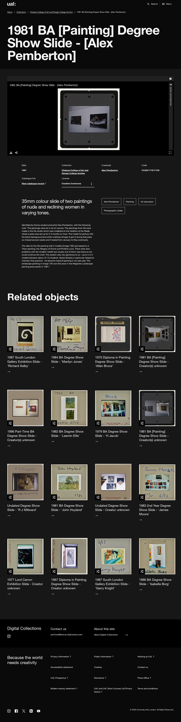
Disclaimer (99, 678)
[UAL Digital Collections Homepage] (11, 4)
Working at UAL (145, 656)
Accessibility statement (62, 667)
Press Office (143, 678)
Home (9, 12)
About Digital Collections (106, 634)
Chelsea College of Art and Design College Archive (51, 12)
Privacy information (60, 656)
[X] (23, 711)
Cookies (98, 667)
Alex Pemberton (110, 170)
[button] (152, 4)
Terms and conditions (148, 688)
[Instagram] (8, 636)
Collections (21, 12)
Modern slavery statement (63, 688)
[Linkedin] (31, 711)
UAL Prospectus (58, 678)
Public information (102, 656)
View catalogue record (33, 183)
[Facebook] (16, 711)
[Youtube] (38, 711)
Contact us (143, 667)
